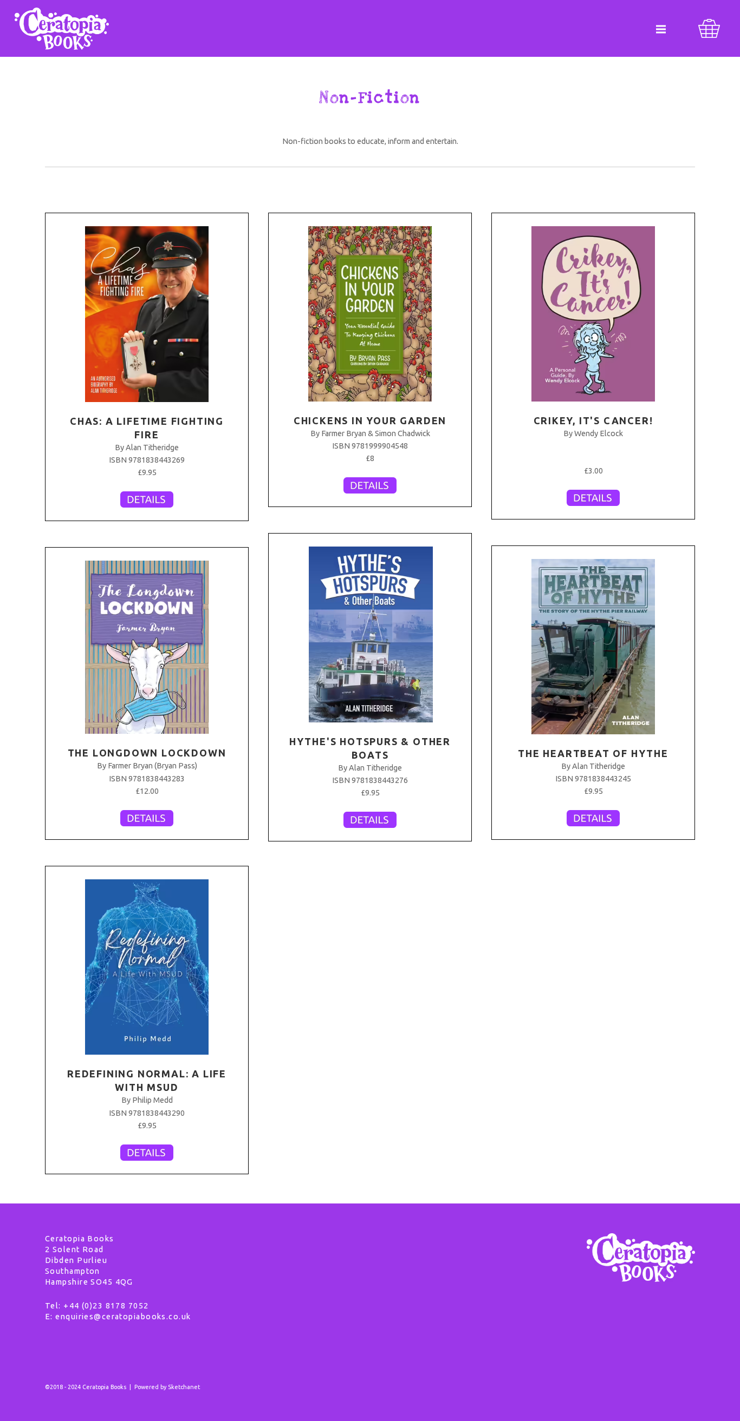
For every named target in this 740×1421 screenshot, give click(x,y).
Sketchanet (184, 1387)
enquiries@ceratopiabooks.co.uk (123, 1316)
